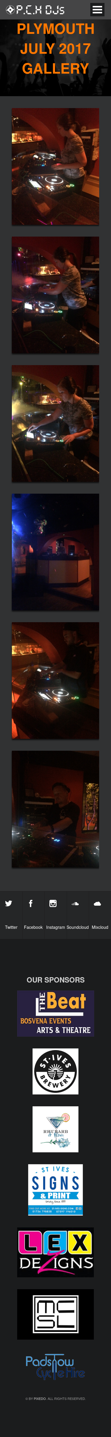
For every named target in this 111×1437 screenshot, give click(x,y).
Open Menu (97, 9)
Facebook (33, 927)
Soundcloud (78, 927)
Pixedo (40, 1398)
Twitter (11, 927)
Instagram (55, 927)
